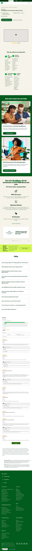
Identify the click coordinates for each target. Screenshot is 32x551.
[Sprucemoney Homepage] (21, 1)
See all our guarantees (16, 223)
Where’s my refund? (19, 498)
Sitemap (3, 538)
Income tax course (19, 525)
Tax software (4, 494)
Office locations (4, 535)
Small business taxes (5, 508)
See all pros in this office (17, 19)
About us (17, 520)
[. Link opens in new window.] (5, 549)
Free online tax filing (5, 493)
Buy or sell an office (19, 524)
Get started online (9, 133)
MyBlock (17, 489)
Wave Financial (4, 513)
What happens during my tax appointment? (12, 266)
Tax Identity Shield (4, 498)
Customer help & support (6, 533)
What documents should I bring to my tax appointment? (11, 271)
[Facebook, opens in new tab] (19, 544)
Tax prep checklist (19, 493)
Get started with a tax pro (6, 19)
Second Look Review (5, 495)
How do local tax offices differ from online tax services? (13, 292)
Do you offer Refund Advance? (9, 309)
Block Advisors (4, 507)
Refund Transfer (4, 524)
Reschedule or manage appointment (7, 489)
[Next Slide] (29, 241)
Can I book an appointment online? (10, 296)
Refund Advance (4, 526)
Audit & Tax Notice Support (6, 499)
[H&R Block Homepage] (11, 1)
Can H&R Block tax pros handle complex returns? (13, 287)
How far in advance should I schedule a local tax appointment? (13, 282)
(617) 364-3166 (4, 16)
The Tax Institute (18, 529)
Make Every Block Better (20, 521)
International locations (5, 537)
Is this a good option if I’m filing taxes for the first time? (15, 262)
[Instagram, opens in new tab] (22, 544)
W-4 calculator (18, 499)
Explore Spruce (25, 248)
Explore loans (4, 520)
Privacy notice (18, 507)
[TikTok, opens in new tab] (17, 544)
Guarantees (18, 530)
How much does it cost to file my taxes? (11, 301)
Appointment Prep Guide (20, 494)
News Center (18, 526)
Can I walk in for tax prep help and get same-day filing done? (14, 277)
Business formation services (6, 512)
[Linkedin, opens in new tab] (27, 544)
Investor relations (19, 528)
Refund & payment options (20, 495)
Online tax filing (4, 490)
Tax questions (4, 534)
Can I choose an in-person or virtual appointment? (14, 305)
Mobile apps (18, 490)
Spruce (3, 521)
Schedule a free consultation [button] (9, 170)
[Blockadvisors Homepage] (16, 1)
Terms (17, 506)
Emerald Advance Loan (5, 525)
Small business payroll (5, 511)
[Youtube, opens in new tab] (24, 544)
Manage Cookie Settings (20, 508)
